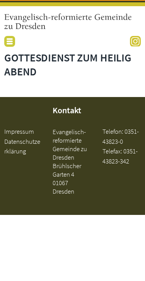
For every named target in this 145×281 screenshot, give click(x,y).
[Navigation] (9, 41)
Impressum (19, 131)
